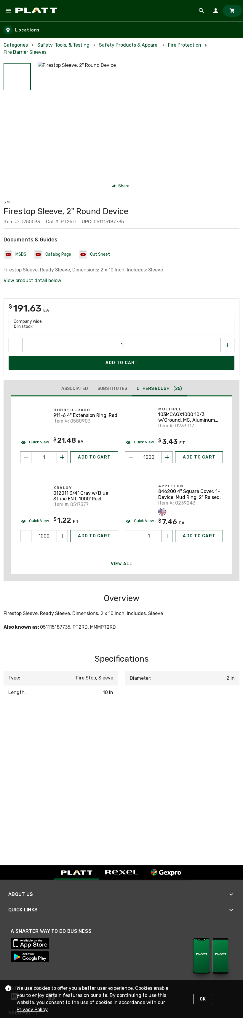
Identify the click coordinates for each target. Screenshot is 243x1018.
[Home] (37, 11)
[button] (17, 76)
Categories (16, 45)
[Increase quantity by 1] (227, 345)
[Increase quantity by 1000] (167, 457)
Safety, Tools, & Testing (63, 45)
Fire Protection (184, 45)
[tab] (75, 388)
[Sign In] (216, 11)
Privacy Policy (32, 1009)
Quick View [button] (38, 442)
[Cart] (232, 11)
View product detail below (32, 280)
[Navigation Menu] (8, 11)
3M (7, 202)
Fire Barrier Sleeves (25, 52)
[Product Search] (201, 11)
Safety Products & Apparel (129, 45)
